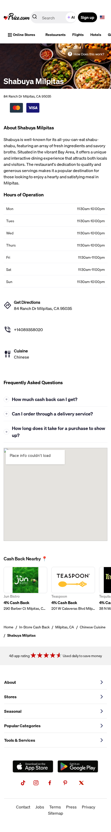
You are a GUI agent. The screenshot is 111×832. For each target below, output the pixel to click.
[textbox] (102, 17)
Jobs (39, 807)
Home (8, 627)
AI (73, 17)
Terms (55, 807)
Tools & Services (19, 740)
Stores (10, 696)
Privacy (88, 807)
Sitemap (55, 813)
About (10, 682)
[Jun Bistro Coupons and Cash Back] (25, 589)
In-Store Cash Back (34, 627)
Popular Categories (22, 725)
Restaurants (55, 35)
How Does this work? (89, 54)
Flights (78, 35)
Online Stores (24, 35)
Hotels (95, 35)
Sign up (87, 17)
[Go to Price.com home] (17, 17)
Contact (23, 807)
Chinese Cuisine (93, 627)
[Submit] (34, 17)
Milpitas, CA (64, 627)
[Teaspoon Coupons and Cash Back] (73, 589)
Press (71, 807)
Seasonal (12, 711)
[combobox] (54, 17)
